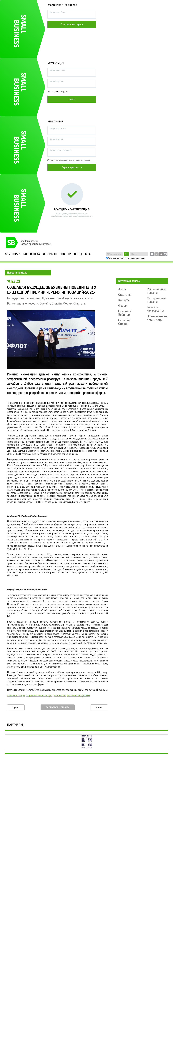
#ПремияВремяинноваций (39, 695)
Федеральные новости (77, 298)
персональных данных (136, 258)
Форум (67, 303)
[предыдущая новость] (16, 707)
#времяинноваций (16, 695)
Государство (15, 298)
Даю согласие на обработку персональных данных (70, 160)
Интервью (50, 254)
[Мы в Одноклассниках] (156, 254)
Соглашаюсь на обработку (126, 258)
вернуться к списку (57, 707)
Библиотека (31, 254)
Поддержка (82, 254)
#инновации (60, 695)
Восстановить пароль (57, 91)
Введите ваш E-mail (58, 12)
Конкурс (124, 300)
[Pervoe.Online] (86, 742)
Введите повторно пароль (61, 150)
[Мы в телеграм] (161, 254)
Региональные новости (22, 303)
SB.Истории (12, 254)
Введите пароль (56, 81)
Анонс (122, 289)
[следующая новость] (99, 707)
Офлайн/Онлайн (51, 303)
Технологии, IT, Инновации (43, 298)
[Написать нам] (165, 254)
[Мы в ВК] (152, 254)
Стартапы (79, 303)
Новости (65, 254)
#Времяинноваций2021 (78, 695)
